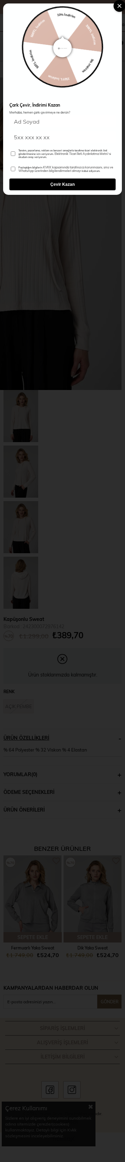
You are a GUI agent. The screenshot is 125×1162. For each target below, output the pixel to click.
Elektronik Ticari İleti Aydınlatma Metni (81, 153)
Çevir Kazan (62, 184)
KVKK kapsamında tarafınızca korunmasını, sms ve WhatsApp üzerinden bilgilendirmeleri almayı (65, 169)
